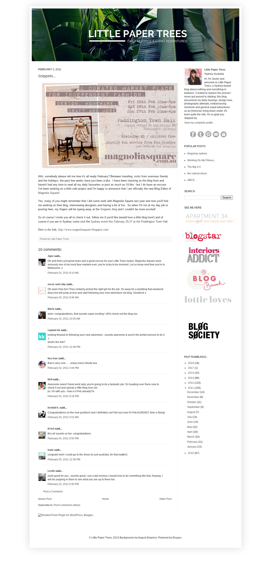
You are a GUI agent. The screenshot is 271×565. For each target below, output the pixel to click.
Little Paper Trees (214, 69)
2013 (191, 377)
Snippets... (47, 76)
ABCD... (191, 180)
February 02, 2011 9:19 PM (63, 396)
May (190, 427)
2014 (191, 372)
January (192, 446)
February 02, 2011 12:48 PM (64, 346)
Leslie (51, 470)
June (190, 421)
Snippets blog (108, 209)
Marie (51, 308)
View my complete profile (198, 122)
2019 (191, 363)
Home (105, 498)
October (192, 402)
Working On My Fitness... (201, 160)
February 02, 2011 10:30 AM (64, 318)
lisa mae (53, 358)
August (191, 412)
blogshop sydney (197, 153)
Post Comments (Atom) (67, 505)
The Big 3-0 (194, 166)
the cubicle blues (197, 173)
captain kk (54, 330)
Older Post (165, 498)
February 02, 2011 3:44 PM (63, 367)
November (193, 397)
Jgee (51, 256)
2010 (191, 453)
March (191, 436)
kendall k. (53, 407)
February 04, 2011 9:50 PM (63, 438)
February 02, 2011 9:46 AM (63, 297)
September (193, 407)
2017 (191, 367)
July (189, 417)
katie (51, 449)
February (192, 441)
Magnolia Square (48, 192)
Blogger (177, 537)
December (193, 392)
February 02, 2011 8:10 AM (63, 272)
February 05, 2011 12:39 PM (64, 459)
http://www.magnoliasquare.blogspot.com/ (83, 229)
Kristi (51, 428)
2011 (191, 387)
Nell (50, 379)
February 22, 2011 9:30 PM (63, 484)
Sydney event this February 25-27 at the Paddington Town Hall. (130, 221)
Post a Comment (52, 491)
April (190, 431)
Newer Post (44, 498)
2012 (191, 382)
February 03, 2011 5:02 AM (63, 417)
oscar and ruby (57, 284)
